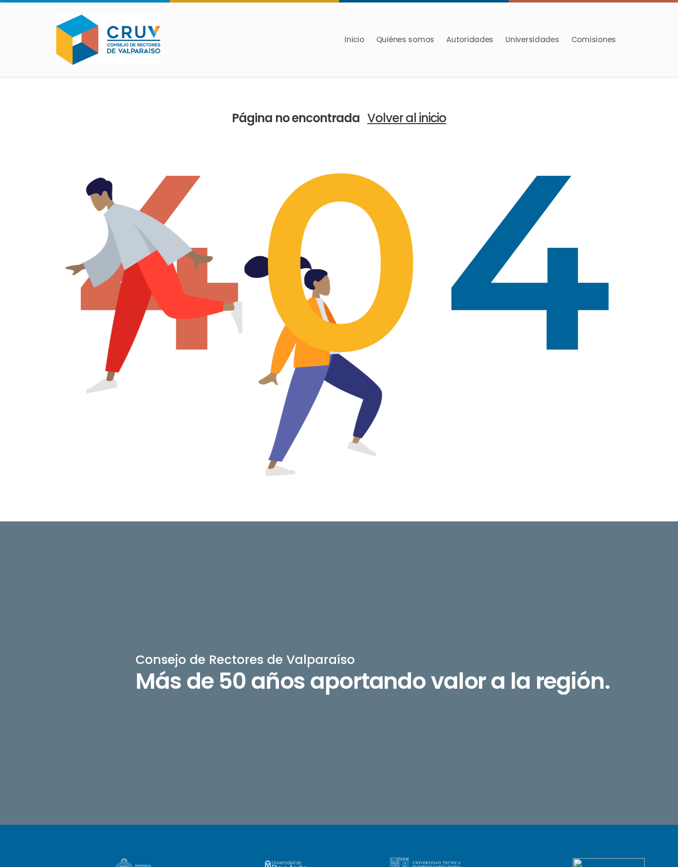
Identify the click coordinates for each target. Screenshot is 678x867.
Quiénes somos (405, 39)
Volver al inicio (406, 118)
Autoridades (469, 39)
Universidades (532, 39)
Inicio (354, 39)
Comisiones (593, 39)
